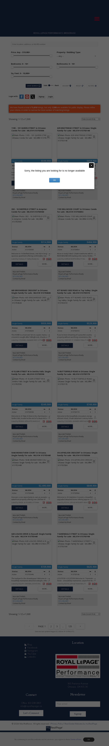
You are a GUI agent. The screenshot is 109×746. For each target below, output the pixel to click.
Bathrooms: (66, 64)
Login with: (13, 96)
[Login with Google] (27, 98)
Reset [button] (78, 86)
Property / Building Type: (69, 52)
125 (70, 626)
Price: (20, 52)
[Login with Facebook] (21, 98)
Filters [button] (91, 86)
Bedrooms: (19, 64)
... (63, 626)
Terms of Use (75, 739)
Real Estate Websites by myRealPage (81, 724)
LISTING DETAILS (19, 264)
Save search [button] (32, 86)
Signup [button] (41, 96)
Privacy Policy (57, 724)
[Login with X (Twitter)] (33, 98)
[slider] (12, 55)
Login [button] (50, 96)
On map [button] (65, 86)
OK (88, 740)
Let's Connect (31, 713)
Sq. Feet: (20, 73)
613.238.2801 (18, 195)
